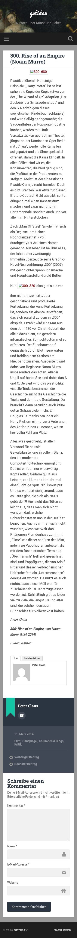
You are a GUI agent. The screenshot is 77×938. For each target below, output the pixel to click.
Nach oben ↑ (64, 930)
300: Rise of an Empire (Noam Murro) (37, 58)
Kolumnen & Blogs (51, 741)
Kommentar (16, 805)
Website (12, 882)
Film (17, 741)
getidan (38, 12)
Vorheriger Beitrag (26, 757)
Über (15, 658)
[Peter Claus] (21, 679)
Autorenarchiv (22, 715)
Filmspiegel (29, 741)
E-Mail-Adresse (18, 864)
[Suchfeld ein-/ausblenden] (70, 39)
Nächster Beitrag (25, 764)
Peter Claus (38, 665)
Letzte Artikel (32, 658)
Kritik (18, 744)
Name (12, 846)
